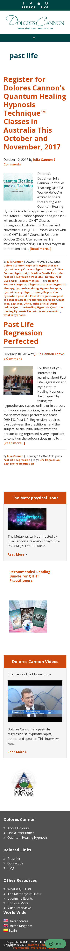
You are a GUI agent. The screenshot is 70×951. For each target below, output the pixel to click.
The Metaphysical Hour (24, 894)
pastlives (16, 303)
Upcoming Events (20, 898)
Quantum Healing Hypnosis (31, 307)
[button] (35, 38)
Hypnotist (20, 273)
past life (23, 296)
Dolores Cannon (35, 22)
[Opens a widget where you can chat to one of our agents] (55, 944)
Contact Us (15, 863)
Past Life (57, 273)
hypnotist (10, 296)
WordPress (38, 947)
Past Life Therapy (42, 277)
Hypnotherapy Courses (19, 269)
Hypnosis (32, 265)
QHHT (15, 280)
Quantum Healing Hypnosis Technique (33, 309)
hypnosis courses (41, 284)
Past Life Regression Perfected (23, 333)
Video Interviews (19, 908)
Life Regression (49, 460)
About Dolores (18, 828)
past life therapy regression (38, 299)
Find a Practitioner (20, 833)
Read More (16, 554)
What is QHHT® (19, 889)
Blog (44, 7)
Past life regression (43, 296)
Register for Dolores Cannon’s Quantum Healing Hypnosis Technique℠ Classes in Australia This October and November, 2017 (35, 113)
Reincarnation (29, 280)
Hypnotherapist (50, 288)
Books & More (17, 903)
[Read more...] (40, 249)
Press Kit (28, 7)
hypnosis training (27, 288)
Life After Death (39, 273)
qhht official (40, 303)
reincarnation (51, 311)
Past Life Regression (17, 277)
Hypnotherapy (48, 265)
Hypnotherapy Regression (41, 292)
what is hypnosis (14, 315)
